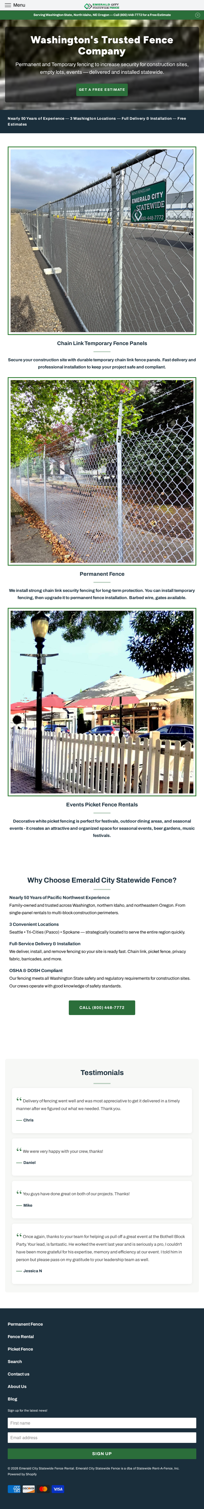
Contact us (18, 1374)
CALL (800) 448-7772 (102, 1007)
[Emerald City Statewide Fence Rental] (102, 5)
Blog (12, 1399)
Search (15, 1361)
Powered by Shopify (22, 1474)
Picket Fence (20, 1349)
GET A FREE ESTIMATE (102, 90)
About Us (17, 1386)
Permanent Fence (25, 1324)
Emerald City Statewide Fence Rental (46, 1468)
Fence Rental (21, 1336)
